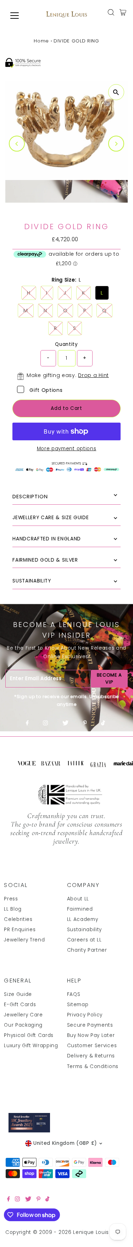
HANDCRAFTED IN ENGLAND (46, 538)
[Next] (116, 144)
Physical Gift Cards (29, 1035)
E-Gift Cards (20, 1004)
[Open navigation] (20, 15)
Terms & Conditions (92, 1066)
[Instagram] (45, 723)
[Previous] (17, 144)
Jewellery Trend (24, 939)
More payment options (66, 448)
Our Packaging (23, 1025)
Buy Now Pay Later (91, 1035)
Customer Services (92, 1045)
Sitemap (78, 1004)
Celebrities (18, 919)
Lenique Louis (92, 1232)
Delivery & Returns (91, 1055)
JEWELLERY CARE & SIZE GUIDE (50, 517)
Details (66, 497)
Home (41, 40)
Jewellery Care (23, 1014)
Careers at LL (84, 939)
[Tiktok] (103, 723)
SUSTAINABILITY (31, 581)
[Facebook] (27, 723)
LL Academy (82, 919)
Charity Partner (87, 950)
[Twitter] (65, 723)
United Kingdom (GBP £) (65, 1143)
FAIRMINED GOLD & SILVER (45, 560)
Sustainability (84, 929)
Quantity (66, 344)
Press (11, 898)
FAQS (74, 994)
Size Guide (18, 994)
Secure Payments (90, 1025)
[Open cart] (123, 12)
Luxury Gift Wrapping (31, 1045)
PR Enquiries (19, 929)
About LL (78, 898)
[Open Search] (111, 12)
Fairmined (80, 909)
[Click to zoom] (116, 92)
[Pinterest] (85, 723)
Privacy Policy (85, 1014)
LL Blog (13, 909)
